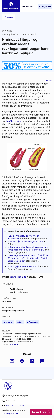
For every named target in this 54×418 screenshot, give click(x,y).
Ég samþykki (39, 412)
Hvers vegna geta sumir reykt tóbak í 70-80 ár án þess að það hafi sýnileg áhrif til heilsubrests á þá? (28, 258)
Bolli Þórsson (17, 289)
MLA (16, 344)
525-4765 (10, 401)
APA (11, 344)
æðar (19, 322)
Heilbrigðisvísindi (10, 34)
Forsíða (10, 17)
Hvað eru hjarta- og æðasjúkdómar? (25, 241)
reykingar (8, 322)
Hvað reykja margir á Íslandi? (22, 266)
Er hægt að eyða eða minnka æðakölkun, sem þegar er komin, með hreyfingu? (28, 248)
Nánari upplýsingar (10, 413)
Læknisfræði (29, 34)
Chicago (5, 344)
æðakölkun (32, 322)
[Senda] (12, 361)
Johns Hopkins (18, 276)
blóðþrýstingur (14, 121)
